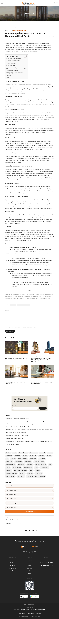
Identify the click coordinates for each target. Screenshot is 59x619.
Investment (30, 464)
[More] (50, 36)
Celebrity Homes (23, 452)
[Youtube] (35, 551)
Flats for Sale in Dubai (11, 507)
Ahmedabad (13, 305)
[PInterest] (32, 551)
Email (31, 321)
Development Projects (13, 70)
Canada (14, 452)
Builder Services (12, 560)
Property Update (44, 467)
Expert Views (41, 455)
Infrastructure (21, 464)
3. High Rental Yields (10, 65)
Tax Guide (22, 473)
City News (50, 452)
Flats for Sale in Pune (11, 490)
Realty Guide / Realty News (20, 470)
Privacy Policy (22, 613)
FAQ (29, 570)
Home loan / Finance (39, 461)
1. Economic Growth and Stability (13, 58)
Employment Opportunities (14, 60)
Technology (30, 473)
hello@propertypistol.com (47, 565)
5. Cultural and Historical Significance (14, 72)
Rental (31, 470)
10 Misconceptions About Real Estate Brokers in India (15, 382)
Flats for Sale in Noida (11, 498)
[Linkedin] (27, 551)
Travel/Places (39, 473)
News (36, 467)
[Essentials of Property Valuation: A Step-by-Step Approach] (42, 371)
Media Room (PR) (28, 467)
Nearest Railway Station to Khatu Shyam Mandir (17, 418)
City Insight (42, 452)
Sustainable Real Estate (11, 473)
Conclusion (8, 75)
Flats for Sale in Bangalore (12, 503)
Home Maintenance (10, 464)
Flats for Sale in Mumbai (11, 486)
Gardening (13, 458)
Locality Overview (17, 467)
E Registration (12, 568)
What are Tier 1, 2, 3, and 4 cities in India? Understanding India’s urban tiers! (23, 424)
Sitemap (29, 573)
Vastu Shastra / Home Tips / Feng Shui (36, 476)
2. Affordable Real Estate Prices (13, 62)
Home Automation (22, 458)
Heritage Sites (11, 73)
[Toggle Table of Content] (24, 56)
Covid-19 (25, 455)
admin (16, 356)
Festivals (49, 455)
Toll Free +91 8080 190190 (46, 562)
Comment (7, 310)
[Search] (55, 3)
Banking (8, 452)
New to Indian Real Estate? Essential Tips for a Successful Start (16, 359)
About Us (29, 560)
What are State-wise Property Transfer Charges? (17, 435)
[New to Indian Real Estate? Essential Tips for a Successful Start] (16, 347)
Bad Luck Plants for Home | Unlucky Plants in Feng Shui (19, 426)
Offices (46, 560)
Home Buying (33, 458)
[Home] (2, 3)
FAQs (7, 77)
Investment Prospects (13, 67)
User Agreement (30, 613)
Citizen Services (33, 452)
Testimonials (29, 568)
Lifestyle (8, 467)
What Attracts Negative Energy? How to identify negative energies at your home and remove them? (29, 429)
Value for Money (11, 63)
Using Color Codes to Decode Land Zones (16, 432)
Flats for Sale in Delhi (11, 494)
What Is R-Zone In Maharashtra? (14, 444)
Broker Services (12, 562)
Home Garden (18, 461)
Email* (14, 406)
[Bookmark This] (7, 304)
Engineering (33, 455)
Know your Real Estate (40, 464)
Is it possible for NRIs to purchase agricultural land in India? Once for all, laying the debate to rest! (29, 441)
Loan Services (12, 565)
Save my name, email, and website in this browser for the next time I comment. (22, 327)
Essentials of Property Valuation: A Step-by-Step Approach (42, 382)
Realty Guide (26, 305)
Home (6, 27)
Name (6, 321)
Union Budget (21, 476)
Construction (17, 455)
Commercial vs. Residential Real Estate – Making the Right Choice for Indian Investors (41, 359)
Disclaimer (38, 613)
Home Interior (28, 461)
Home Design (9, 461)
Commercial (9, 455)
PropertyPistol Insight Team (19, 30)
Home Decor (42, 458)
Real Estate (19, 305)
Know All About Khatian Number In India (15, 438)
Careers (29, 562)
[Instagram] (30, 551)
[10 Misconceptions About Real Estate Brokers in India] (16, 371)
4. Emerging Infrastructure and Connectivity (16, 68)
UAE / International (10, 476)
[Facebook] (24, 551)
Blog (29, 565)
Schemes (37, 470)
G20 (7, 458)
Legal (50, 464)
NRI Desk (12, 570)
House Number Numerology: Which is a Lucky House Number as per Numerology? (25, 421)
